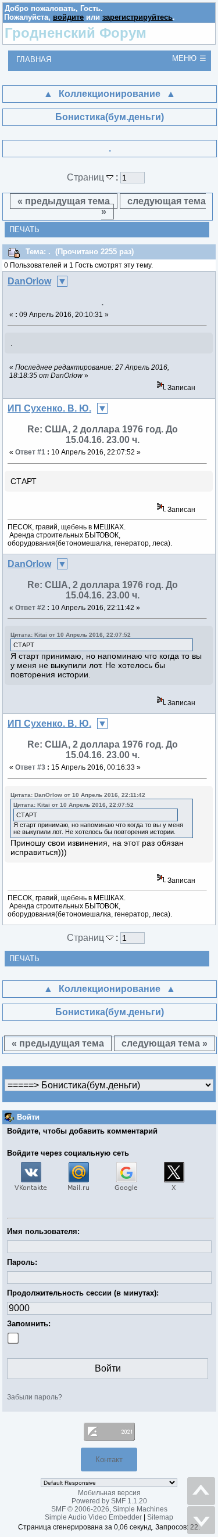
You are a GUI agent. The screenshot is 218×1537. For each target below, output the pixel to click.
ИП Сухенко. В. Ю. (49, 408)
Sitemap (160, 1517)
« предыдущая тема (63, 201)
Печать (24, 229)
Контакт (109, 1459)
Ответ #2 (30, 608)
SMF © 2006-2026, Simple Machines (109, 1509)
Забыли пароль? (34, 1397)
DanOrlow (29, 281)
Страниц (86, 177)
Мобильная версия (109, 1493)
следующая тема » (153, 206)
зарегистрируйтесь (137, 17)
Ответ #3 (30, 767)
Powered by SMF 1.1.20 (109, 1501)
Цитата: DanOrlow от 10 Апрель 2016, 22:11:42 (77, 795)
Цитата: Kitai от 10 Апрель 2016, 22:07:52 (70, 635)
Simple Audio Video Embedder (93, 1517)
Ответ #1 (30, 452)
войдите (68, 17)
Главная (33, 59)
